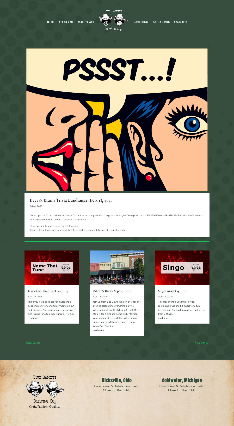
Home (51, 21)
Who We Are (86, 21)
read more (33, 318)
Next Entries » (202, 342)
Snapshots (180, 21)
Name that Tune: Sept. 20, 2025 (48, 291)
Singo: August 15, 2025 (172, 291)
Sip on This (66, 21)
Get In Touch (161, 21)
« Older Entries (32, 342)
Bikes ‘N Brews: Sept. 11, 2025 (112, 291)
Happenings (141, 21)
